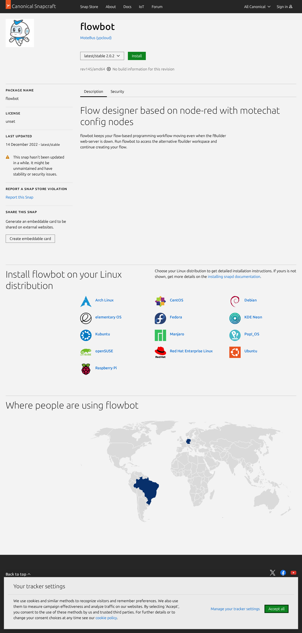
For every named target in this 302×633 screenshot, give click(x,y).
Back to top (16, 574)
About (111, 6)
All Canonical (254, 6)
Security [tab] (117, 91)
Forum (157, 6)
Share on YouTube (293, 573)
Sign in (283, 6)
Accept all (276, 609)
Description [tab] (93, 91)
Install (137, 56)
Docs (127, 6)
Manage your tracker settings (235, 609)
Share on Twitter (273, 573)
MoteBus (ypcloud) (96, 38)
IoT (141, 6)
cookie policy (106, 618)
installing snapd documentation (234, 276)
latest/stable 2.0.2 (100, 56)
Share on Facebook (283, 573)
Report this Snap (19, 197)
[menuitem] (89, 6)
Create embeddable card (30, 238)
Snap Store (89, 6)
